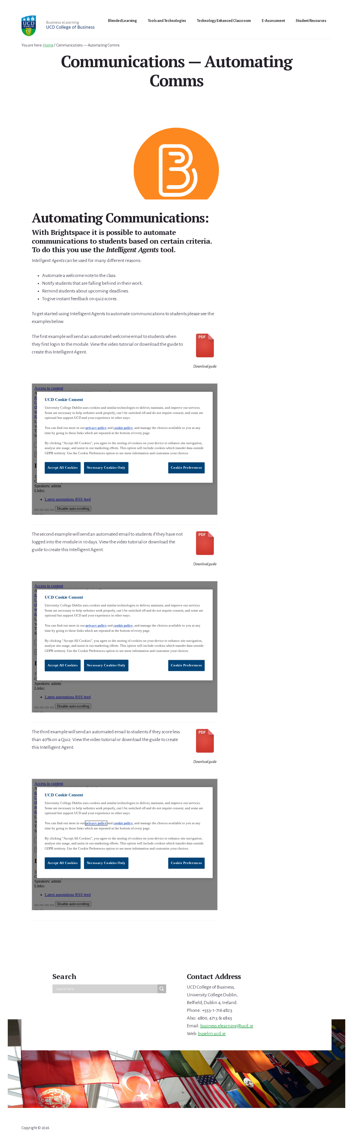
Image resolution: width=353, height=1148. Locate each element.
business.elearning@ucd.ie (226, 1025)
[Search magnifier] (161, 988)
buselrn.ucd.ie (212, 1033)
